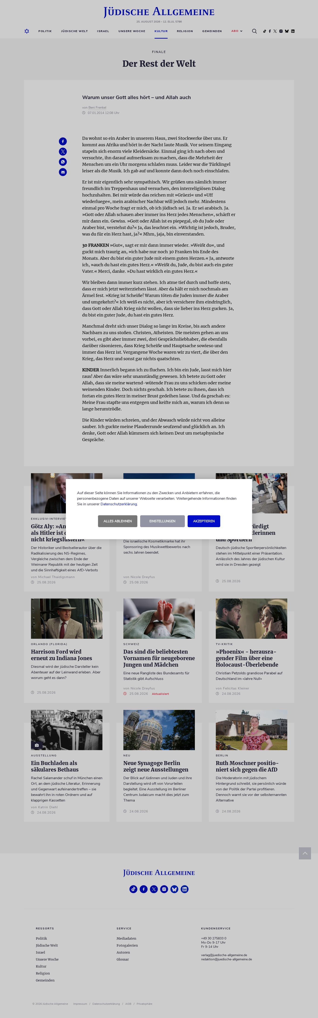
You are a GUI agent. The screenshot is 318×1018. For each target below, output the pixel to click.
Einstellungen (162, 521)
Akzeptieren (204, 521)
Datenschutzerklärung (119, 504)
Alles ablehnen (118, 521)
